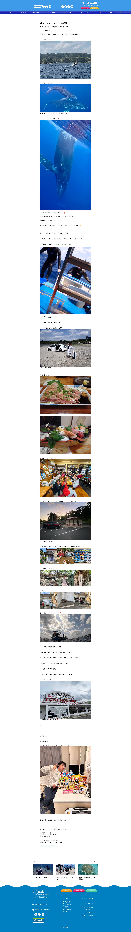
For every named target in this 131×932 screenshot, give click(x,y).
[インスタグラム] (68, 6)
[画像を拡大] (48, 556)
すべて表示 (95, 861)
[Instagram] (39, 914)
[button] (36, 12)
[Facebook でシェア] (41, 852)
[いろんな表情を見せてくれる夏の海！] (88, 869)
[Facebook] (35, 914)
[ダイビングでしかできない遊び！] (65, 869)
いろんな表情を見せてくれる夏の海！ (87, 878)
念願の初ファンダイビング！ (43, 877)
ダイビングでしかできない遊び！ (65, 878)
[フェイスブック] (65, 6)
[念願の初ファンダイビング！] (43, 869)
